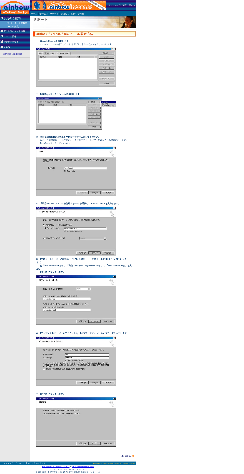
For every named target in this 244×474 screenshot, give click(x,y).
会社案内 (65, 13)
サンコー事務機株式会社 (83, 466)
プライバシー (20, 463)
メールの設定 (12, 26)
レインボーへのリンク (36, 463)
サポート (54, 13)
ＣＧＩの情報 (10, 36)
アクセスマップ (6, 463)
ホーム (34, 13)
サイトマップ (114, 5)
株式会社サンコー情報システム (55, 466)
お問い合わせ (77, 13)
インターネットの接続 (16, 23)
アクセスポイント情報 (14, 31)
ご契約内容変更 (11, 42)
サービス (43, 13)
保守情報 (7, 54)
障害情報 (17, 54)
